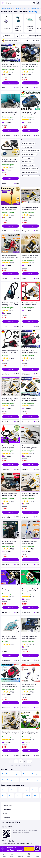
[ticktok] (13, 841)
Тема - (9, 822)
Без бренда (23, 790)
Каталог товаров (6, 8)
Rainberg (18, 8)
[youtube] (3, 841)
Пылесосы (6, 28)
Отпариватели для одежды (18, 28)
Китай (26, 40)
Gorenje (34, 790)
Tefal (10, 796)
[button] (10, 82)
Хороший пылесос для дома (31, 780)
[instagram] (10, 841)
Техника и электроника (31, 8)
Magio (19, 796)
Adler (35, 796)
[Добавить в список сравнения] (17, 55)
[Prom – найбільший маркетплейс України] (3, 3)
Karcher (13, 790)
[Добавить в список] (17, 59)
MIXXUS (27, 796)
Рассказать (29, 849)
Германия (36, 40)
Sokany (4, 790)
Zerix (3, 796)
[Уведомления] (38, 3)
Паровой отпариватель (9, 780)
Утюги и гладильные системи (30, 28)
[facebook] (6, 841)
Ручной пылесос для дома (10, 774)
